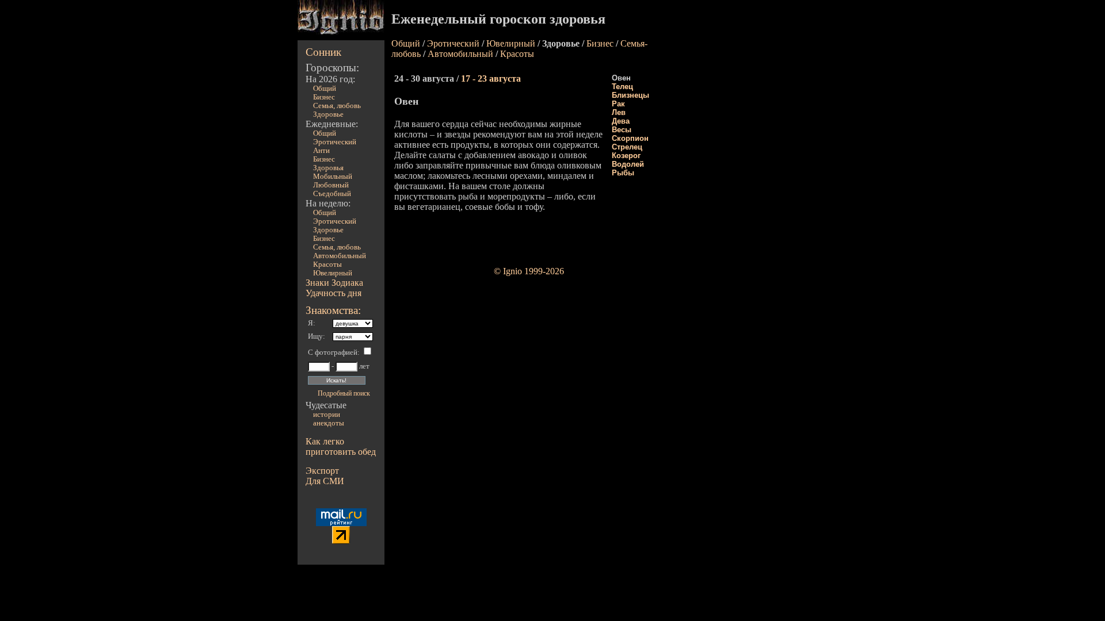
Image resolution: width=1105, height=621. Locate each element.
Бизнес (324, 97)
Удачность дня (333, 293)
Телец (622, 86)
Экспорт (322, 471)
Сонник (323, 52)
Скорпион (630, 138)
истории (326, 415)
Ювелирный (332, 273)
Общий (324, 89)
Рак (618, 103)
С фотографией (332, 352)
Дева (621, 121)
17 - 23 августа (491, 78)
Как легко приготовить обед (341, 446)
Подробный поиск (344, 393)
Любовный (331, 185)
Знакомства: (333, 310)
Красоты (327, 264)
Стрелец (627, 147)
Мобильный (332, 176)
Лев (619, 112)
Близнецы (630, 95)
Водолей (628, 164)
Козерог (626, 155)
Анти (321, 151)
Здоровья (328, 168)
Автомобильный (339, 256)
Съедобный (332, 194)
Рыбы (623, 172)
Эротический (334, 142)
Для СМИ (325, 481)
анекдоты (328, 423)
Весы (621, 129)
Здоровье (328, 114)
